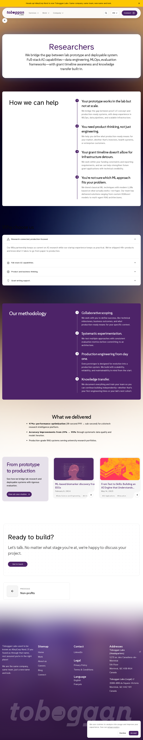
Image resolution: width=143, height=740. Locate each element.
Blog (40, 670)
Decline (123, 733)
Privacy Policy (80, 665)
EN (114, 13)
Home (41, 652)
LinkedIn (78, 652)
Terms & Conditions (83, 669)
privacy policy (113, 727)
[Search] (106, 13)
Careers (42, 665)
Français (78, 684)
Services (32, 13)
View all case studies (17, 494)
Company (57, 13)
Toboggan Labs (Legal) (120, 679)
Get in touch (17, 564)
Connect (127, 13)
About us (42, 661)
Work (44, 13)
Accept (134, 733)
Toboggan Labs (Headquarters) (117, 652)
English (77, 680)
